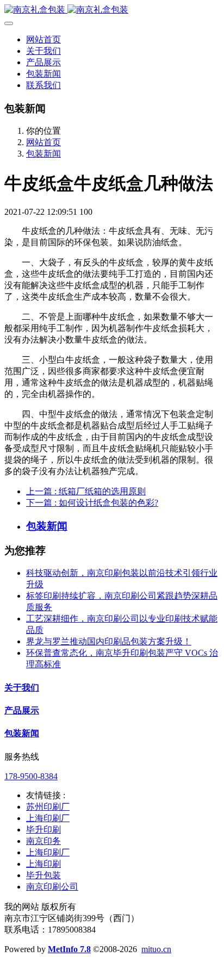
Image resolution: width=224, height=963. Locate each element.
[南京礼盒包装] (112, 10)
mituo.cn (156, 949)
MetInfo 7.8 (69, 949)
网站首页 (43, 39)
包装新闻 (43, 153)
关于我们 (21, 687)
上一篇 (86, 491)
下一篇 (92, 502)
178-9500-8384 (31, 776)
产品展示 (21, 710)
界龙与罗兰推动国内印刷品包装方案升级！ (108, 641)
